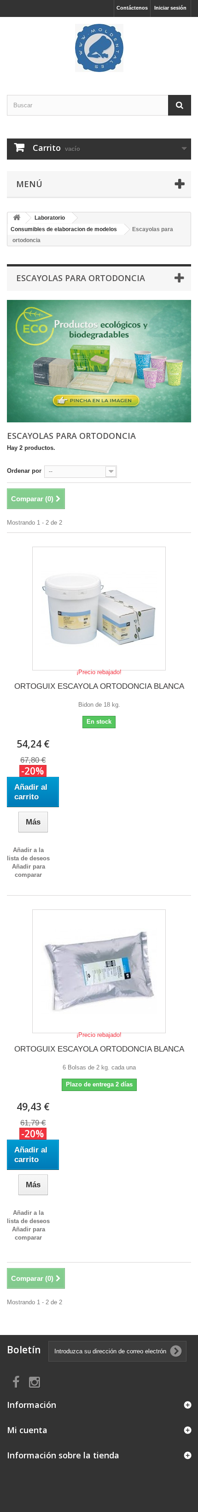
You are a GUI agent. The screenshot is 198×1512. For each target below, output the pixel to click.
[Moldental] (99, 48)
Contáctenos (132, 8)
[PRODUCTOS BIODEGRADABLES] (99, 361)
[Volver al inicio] (16, 218)
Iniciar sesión (170, 8)
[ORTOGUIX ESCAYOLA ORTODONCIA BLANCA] (99, 608)
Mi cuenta (27, 1429)
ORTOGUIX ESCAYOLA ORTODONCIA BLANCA (99, 686)
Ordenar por (24, 470)
